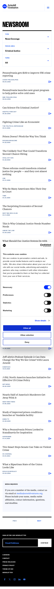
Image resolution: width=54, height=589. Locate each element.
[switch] (47, 295)
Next (39, 521)
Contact (6, 558)
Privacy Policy (9, 565)
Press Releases (9, 562)
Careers (6, 555)
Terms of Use (8, 569)
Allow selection (27, 335)
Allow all (27, 328)
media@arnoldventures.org (29, 494)
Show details (40, 321)
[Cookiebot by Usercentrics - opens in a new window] (40, 245)
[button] (27, 37)
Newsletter (8, 572)
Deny (27, 342)
